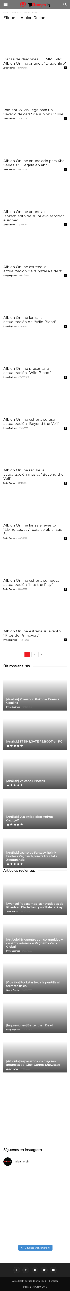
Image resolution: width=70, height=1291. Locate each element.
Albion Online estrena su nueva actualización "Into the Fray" (31, 582)
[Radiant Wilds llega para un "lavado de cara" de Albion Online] (35, 90)
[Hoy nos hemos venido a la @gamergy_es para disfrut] (35, 1224)
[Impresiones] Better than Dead (29, 1025)
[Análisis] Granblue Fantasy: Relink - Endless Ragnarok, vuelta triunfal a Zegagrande (32, 856)
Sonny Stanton (13, 990)
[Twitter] (44, 1270)
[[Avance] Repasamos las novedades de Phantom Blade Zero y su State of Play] (35, 895)
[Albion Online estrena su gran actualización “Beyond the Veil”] (35, 399)
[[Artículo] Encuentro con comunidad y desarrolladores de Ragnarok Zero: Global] (35, 935)
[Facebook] (16, 1270)
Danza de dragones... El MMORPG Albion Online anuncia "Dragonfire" (34, 61)
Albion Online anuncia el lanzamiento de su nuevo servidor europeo (33, 216)
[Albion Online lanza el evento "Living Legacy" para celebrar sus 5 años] (35, 505)
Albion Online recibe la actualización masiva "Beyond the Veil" (33, 474)
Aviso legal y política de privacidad (29, 1280)
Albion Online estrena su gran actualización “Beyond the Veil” (31, 421)
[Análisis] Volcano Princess (25, 781)
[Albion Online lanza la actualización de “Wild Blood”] (35, 297)
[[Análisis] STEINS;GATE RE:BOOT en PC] (35, 730)
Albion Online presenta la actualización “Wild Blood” (27, 370)
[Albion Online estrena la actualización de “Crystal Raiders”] (35, 246)
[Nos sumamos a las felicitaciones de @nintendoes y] (35, 1187)
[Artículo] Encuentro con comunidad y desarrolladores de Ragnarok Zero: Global (34, 943)
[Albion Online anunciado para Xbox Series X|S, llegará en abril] (35, 140)
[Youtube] (53, 1270)
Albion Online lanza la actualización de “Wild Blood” (30, 319)
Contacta (53, 1280)
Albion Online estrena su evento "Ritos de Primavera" (32, 633)
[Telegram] (35, 1270)
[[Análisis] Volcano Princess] (35, 769)
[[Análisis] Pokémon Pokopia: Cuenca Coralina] (35, 691)
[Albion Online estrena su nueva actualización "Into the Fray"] (35, 560)
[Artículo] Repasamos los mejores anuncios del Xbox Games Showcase (33, 1062)
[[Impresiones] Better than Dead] (35, 1013)
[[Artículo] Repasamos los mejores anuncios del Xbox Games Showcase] (35, 1053)
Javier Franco (9, 68)
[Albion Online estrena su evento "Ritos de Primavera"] (35, 611)
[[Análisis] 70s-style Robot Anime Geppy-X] (35, 809)
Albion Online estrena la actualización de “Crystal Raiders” (33, 269)
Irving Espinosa (10, 275)
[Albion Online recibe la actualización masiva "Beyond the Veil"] (35, 450)
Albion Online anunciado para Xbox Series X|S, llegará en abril (34, 163)
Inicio (5, 12)
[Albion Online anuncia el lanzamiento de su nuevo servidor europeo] (35, 191)
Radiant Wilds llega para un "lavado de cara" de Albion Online (33, 112)
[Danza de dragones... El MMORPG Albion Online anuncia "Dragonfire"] (35, 39)
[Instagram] (25, 1270)
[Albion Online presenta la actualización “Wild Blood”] (35, 348)
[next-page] (41, 654)
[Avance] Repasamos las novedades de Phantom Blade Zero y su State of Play (35, 905)
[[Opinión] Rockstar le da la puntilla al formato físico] (35, 974)
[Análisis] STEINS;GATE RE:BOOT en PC (34, 741)
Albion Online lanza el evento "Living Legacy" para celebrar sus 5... (32, 529)
